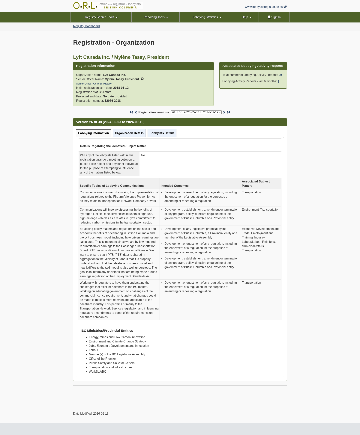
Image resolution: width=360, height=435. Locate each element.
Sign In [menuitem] (276, 17)
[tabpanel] (180, 257)
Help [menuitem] (245, 17)
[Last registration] (228, 112)
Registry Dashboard (86, 26)
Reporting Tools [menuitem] (154, 17)
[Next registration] (223, 112)
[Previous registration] (136, 112)
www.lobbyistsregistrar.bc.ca (264, 6)
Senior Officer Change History (94, 83)
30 (280, 74)
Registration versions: (154, 112)
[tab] (93, 133)
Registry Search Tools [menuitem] (99, 17)
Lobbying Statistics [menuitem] (205, 17)
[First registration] (131, 112)
